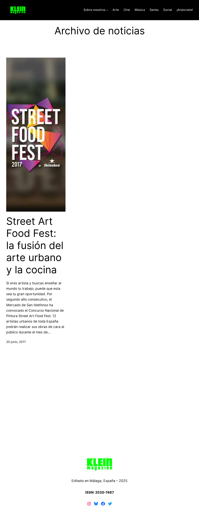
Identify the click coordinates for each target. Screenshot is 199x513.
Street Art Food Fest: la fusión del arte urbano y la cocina (34, 245)
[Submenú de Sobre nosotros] (107, 10)
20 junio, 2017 (16, 342)
